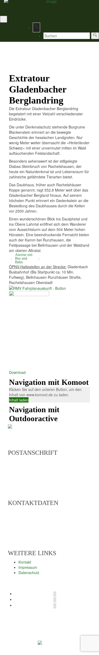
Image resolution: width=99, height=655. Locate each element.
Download (17, 372)
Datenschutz (28, 572)
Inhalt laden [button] (19, 400)
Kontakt (24, 562)
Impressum (27, 567)
